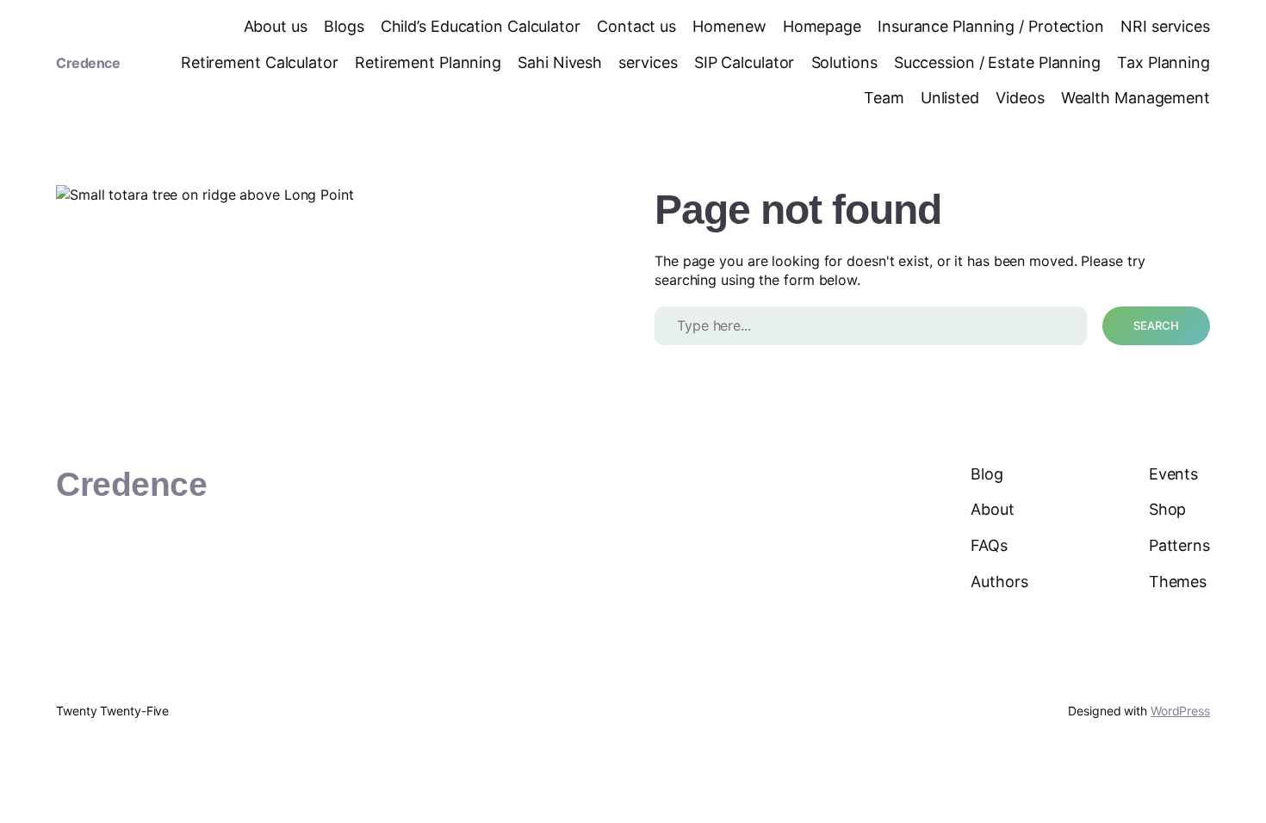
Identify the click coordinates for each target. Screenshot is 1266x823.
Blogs (344, 26)
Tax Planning (1163, 62)
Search (1156, 325)
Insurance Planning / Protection (991, 26)
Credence (88, 62)
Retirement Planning (428, 62)
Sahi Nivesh (560, 62)
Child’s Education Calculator (480, 26)
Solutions (844, 62)
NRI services (1165, 26)
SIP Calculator (744, 62)
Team (884, 98)
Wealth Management (1135, 98)
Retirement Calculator (259, 62)
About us (275, 26)
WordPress (1180, 710)
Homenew (729, 26)
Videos (1020, 98)
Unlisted (950, 98)
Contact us (636, 26)
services (647, 62)
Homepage (822, 26)
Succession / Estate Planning (997, 62)
